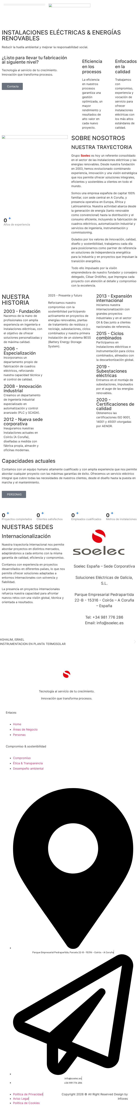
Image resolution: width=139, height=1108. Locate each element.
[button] (24, 5)
